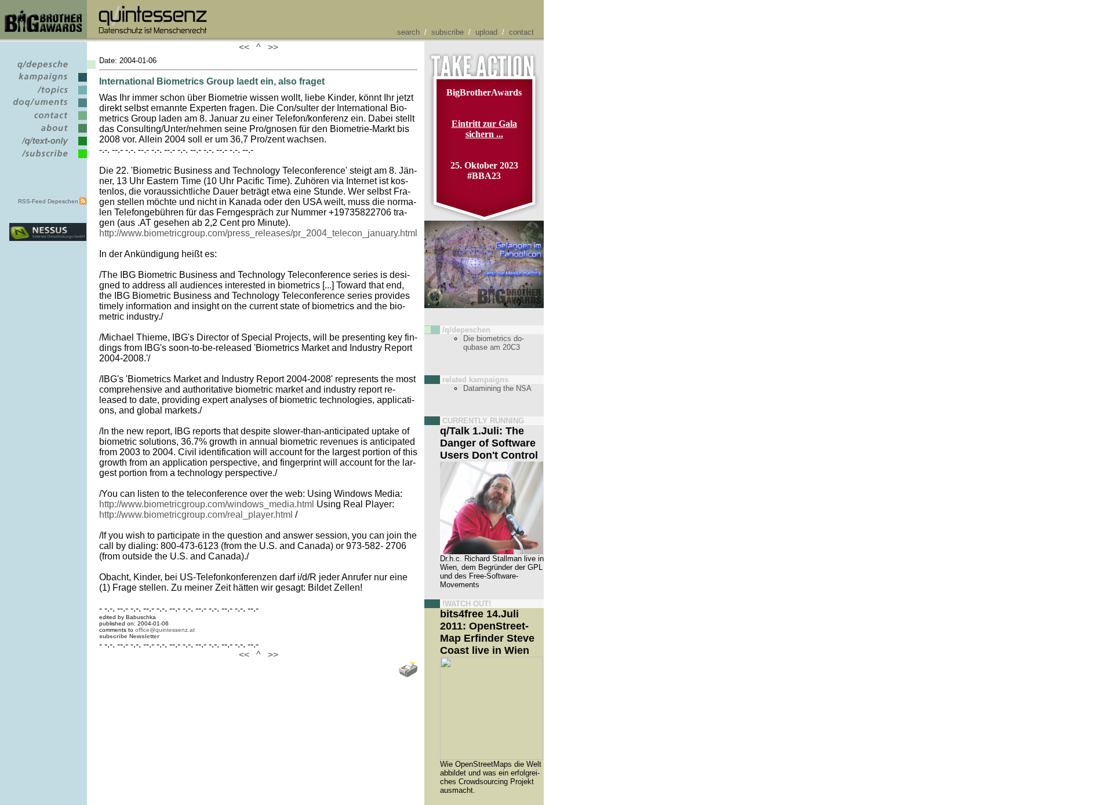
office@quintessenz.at (165, 630)
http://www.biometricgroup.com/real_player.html (196, 514)
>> (270, 47)
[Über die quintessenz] (48, 133)
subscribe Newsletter (129, 636)
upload (486, 32)
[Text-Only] (48, 146)
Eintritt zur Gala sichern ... (484, 129)
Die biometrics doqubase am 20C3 (493, 343)
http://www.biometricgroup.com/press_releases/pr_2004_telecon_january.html (258, 233)
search (408, 32)
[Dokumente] (48, 107)
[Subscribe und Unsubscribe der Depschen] (48, 158)
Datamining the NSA (497, 388)
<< (246, 47)
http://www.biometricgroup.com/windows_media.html (206, 504)
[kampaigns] (48, 82)
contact (521, 32)
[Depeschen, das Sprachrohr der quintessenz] (48, 69)
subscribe (447, 32)
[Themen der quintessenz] (48, 95)
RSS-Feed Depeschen (48, 201)
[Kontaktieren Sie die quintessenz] (48, 120)
